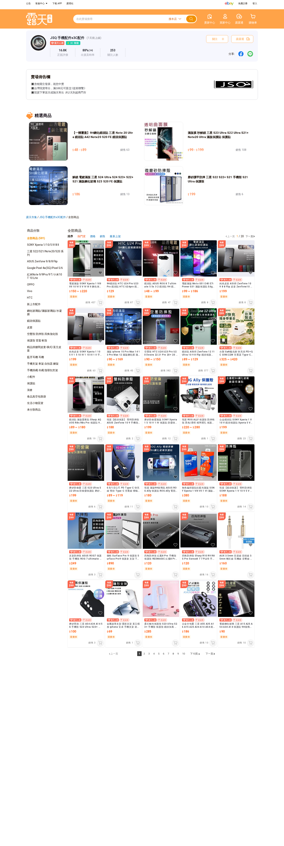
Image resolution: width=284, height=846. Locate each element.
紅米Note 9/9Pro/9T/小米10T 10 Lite (44, 276)
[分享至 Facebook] (241, 54)
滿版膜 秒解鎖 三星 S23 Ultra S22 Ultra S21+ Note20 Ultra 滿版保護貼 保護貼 (218, 135)
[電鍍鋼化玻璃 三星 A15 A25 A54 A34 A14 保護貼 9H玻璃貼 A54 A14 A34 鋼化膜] (236, 598)
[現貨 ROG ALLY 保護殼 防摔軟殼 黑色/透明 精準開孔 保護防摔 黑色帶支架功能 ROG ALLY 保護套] (198, 394)
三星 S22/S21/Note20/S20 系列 (45, 253)
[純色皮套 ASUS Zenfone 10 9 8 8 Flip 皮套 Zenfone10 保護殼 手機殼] (236, 258)
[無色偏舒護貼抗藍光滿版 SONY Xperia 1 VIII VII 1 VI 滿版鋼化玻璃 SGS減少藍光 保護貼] (198, 462)
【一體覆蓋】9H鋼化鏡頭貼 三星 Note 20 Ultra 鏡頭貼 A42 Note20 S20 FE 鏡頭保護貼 (102, 135)
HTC (29, 297)
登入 (255, 3)
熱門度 (81, 236)
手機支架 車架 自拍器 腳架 (43, 363)
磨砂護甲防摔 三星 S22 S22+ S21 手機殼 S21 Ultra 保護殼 (218, 179)
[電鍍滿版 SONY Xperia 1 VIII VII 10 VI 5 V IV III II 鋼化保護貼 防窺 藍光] (86, 258)
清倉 (29, 389)
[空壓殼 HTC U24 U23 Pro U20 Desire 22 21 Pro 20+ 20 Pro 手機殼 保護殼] (161, 326)
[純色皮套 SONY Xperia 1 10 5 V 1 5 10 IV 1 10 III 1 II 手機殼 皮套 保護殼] (86, 326)
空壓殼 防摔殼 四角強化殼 (42, 333)
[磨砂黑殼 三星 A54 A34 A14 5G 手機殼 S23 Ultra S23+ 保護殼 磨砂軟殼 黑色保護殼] (86, 598)
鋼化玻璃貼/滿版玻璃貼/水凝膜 (44, 312)
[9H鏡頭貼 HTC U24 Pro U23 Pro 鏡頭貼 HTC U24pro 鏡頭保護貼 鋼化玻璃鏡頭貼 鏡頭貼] (123, 258)
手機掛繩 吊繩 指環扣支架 (42, 370)
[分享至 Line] (250, 54)
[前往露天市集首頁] (39, 19)
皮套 (29, 327)
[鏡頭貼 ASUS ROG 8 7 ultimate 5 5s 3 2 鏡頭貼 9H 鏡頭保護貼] (161, 258)
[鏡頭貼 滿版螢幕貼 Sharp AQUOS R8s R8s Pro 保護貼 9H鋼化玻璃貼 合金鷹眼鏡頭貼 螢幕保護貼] (86, 394)
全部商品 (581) (36, 238)
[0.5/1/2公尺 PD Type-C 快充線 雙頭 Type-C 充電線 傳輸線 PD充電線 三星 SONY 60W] (123, 462)
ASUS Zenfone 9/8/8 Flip (42, 261)
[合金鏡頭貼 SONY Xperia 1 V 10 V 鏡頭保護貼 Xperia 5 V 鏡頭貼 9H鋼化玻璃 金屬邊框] (236, 394)
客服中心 (40, 3)
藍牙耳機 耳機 (35, 357)
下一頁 (249, 236)
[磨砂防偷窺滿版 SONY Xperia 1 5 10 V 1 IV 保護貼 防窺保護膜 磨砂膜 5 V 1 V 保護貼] (161, 394)
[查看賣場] (38, 46)
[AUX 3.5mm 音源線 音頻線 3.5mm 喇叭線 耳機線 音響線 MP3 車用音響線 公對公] (236, 530)
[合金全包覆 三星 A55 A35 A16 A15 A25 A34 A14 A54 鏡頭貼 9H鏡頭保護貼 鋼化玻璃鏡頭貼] (198, 598)
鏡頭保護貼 (34, 320)
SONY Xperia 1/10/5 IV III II (43, 244)
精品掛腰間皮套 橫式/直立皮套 (44, 349)
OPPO (30, 284)
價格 (93, 236)
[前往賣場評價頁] (62, 52)
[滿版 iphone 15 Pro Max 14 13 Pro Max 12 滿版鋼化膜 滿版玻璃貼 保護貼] (123, 326)
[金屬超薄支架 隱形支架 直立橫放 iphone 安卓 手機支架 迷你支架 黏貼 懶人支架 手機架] (123, 598)
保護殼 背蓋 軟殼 (37, 340)
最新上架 (115, 236)
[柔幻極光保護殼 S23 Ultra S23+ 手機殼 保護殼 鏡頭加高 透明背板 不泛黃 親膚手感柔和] (161, 598)
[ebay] (229, 3)
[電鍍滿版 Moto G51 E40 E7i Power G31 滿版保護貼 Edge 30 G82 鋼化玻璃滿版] (198, 258)
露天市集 (31, 217)
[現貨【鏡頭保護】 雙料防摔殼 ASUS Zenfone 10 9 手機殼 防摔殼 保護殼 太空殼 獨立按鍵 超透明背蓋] (123, 394)
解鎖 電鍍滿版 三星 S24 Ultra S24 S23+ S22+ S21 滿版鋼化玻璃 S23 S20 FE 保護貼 (102, 179)
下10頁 (194, 653)
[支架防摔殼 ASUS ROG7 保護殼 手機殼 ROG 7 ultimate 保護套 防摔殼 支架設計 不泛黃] (86, 530)
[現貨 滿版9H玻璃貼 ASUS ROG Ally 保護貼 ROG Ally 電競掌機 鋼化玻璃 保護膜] (161, 462)
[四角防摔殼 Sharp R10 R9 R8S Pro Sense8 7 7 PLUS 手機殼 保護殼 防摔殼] (198, 530)
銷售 (103, 236)
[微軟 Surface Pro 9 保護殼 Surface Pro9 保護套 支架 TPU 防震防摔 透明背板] (123, 530)
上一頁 (231, 236)
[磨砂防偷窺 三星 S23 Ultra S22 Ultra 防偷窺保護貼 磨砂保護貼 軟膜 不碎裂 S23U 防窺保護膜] (86, 462)
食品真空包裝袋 (36, 396)
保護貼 (31, 383)
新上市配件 (34, 304)
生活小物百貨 (35, 403)
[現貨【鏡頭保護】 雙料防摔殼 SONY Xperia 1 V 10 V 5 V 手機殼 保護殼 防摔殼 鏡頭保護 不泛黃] (236, 462)
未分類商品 (34, 409)
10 (183, 653)
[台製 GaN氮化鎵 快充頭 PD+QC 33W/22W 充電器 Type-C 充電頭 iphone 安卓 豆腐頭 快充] (236, 326)
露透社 (69, 3)
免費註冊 (242, 3)
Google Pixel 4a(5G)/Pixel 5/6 (45, 267)
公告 (28, 3)
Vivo (29, 291)
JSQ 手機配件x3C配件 (67, 38)
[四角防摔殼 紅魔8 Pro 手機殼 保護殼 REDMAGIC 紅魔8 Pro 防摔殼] (161, 530)
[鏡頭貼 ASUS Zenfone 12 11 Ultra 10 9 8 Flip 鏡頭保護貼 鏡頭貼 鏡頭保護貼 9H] (198, 326)
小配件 (31, 376)
